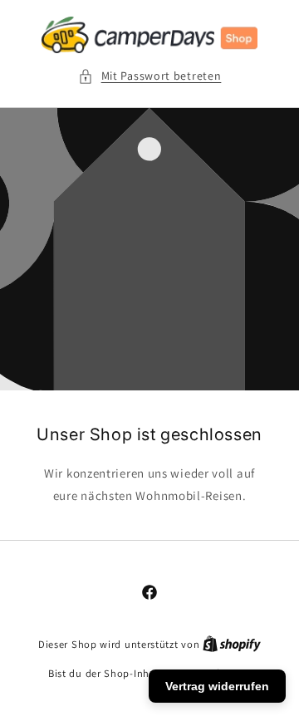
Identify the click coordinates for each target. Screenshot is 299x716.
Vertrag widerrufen (217, 686)
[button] (150, 76)
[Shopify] (232, 644)
